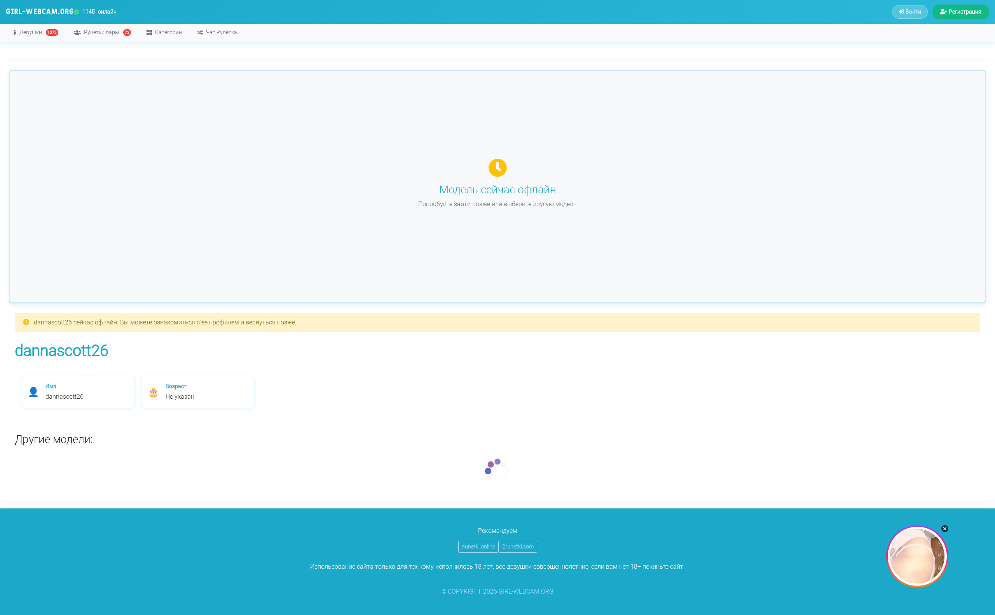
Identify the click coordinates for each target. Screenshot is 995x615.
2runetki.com (518, 546)
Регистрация (965, 12)
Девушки (38, 32)
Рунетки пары (106, 32)
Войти (913, 12)
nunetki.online (478, 546)
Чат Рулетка (221, 32)
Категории (168, 32)
